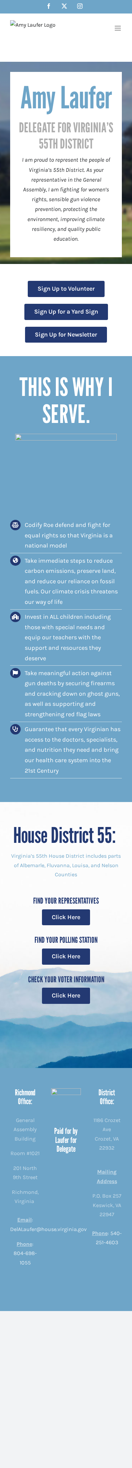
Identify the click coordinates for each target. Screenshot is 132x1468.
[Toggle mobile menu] (118, 28)
